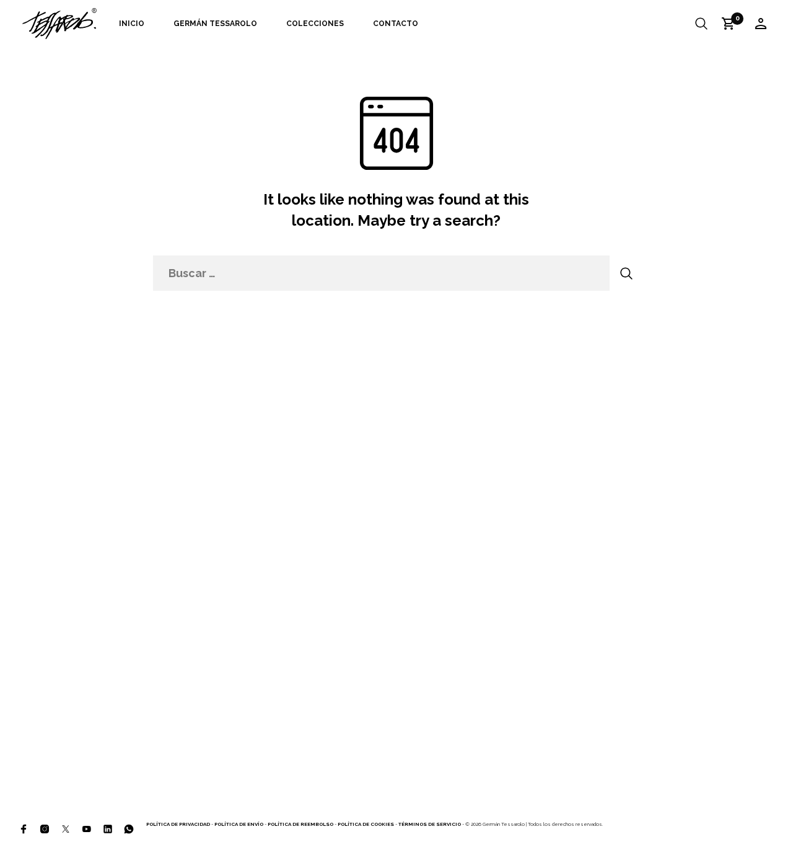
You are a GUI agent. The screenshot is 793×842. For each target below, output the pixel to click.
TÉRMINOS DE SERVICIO (429, 824)
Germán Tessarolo (215, 23)
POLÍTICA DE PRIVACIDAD (178, 824)
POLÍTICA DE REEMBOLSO (300, 824)
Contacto (395, 23)
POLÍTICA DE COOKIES (366, 824)
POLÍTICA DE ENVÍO (238, 824)
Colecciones (315, 23)
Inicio (131, 23)
